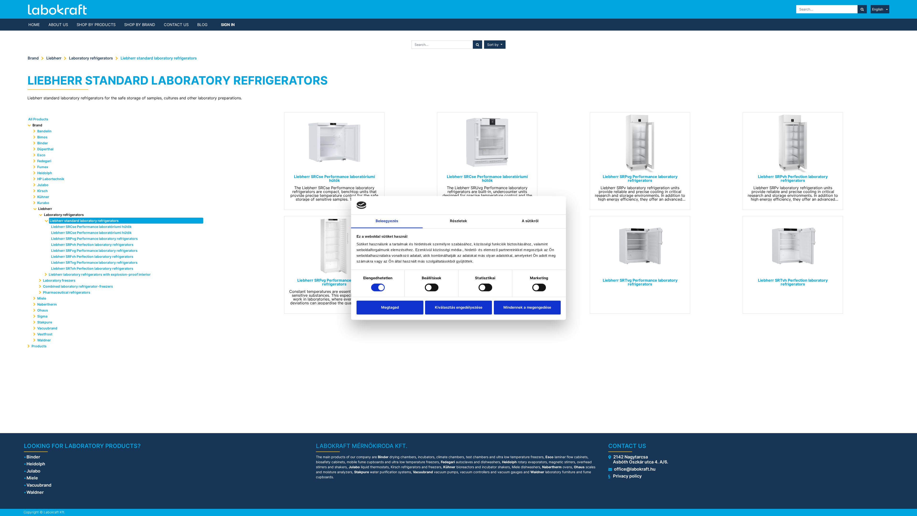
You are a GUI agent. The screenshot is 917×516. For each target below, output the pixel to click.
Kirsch (42, 191)
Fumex (42, 167)
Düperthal (45, 149)
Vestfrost (44, 334)
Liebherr (53, 58)
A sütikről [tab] (530, 221)
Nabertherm (47, 304)
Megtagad (390, 307)
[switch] (431, 287)
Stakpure (44, 322)
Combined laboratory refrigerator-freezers (78, 286)
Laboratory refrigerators (91, 58)
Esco (41, 155)
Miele (41, 298)
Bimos (42, 137)
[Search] (862, 9)
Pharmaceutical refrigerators (66, 292)
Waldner (44, 340)
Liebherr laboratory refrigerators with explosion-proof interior (100, 274)
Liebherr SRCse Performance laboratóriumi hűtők (91, 227)
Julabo (42, 185)
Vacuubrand (47, 328)
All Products (38, 119)
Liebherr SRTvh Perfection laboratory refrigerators (92, 268)
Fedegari (44, 161)
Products (39, 346)
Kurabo (43, 203)
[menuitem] (34, 24)
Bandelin (44, 131)
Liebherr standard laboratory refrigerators (159, 58)
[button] (495, 44)
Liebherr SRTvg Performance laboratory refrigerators (94, 262)
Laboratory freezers (59, 280)
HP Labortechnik (50, 179)
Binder (42, 143)
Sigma (42, 316)
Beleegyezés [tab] (387, 221)
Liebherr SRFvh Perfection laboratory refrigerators (92, 256)
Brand (33, 58)
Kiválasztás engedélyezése (458, 307)
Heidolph (44, 173)
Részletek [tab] (458, 221)
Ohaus (42, 310)
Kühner (43, 197)
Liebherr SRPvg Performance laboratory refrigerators (94, 238)
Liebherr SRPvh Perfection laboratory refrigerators (92, 244)
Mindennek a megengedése (527, 307)
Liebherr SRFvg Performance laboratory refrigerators (94, 250)
